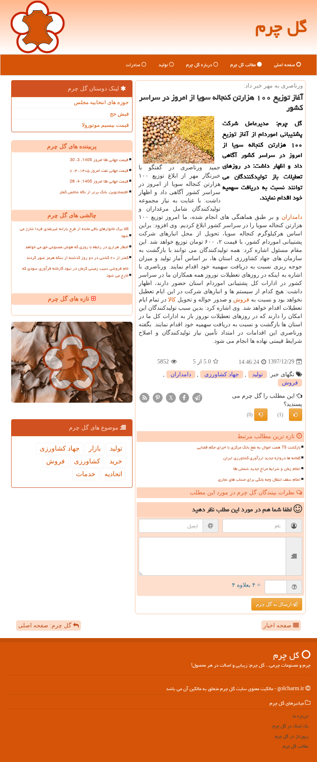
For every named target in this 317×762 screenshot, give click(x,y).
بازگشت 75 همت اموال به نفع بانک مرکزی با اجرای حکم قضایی (248, 447)
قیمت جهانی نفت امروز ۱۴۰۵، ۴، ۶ (99, 170)
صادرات (134, 64)
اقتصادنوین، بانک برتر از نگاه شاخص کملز (93, 192)
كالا (172, 300)
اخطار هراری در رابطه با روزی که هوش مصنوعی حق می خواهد (76, 247)
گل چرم (281, 26)
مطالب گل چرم (243, 64)
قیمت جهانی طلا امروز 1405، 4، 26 (99, 181)
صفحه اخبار (278, 625)
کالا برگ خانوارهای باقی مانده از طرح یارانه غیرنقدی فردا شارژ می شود (74, 232)
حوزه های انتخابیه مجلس (101, 102)
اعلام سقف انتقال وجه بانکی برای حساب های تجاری (259, 479)
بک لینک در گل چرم (290, 726)
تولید (163, 64)
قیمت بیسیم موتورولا (105, 125)
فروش (241, 300)
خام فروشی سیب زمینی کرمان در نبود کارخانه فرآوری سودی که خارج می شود (75, 272)
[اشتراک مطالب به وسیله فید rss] (144, 397)
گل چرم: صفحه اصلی (45, 625)
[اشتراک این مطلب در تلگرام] (197, 397)
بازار (95, 448)
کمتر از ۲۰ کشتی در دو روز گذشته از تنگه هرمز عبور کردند (77, 258)
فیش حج (119, 114)
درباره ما (300, 716)
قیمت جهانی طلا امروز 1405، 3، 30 (99, 160)
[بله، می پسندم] (295, 414)
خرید (115, 461)
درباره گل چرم (199, 64)
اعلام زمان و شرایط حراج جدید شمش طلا (266, 469)
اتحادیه (113, 473)
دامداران (292, 217)
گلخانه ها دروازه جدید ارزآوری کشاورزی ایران (261, 458)
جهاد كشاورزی (221, 374)
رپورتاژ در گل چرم (291, 736)
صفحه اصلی (285, 64)
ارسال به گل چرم (274, 604)
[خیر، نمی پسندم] (260, 414)
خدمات (85, 473)
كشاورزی (87, 461)
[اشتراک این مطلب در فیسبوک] (184, 397)
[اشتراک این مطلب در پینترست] (157, 397)
